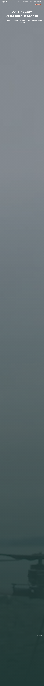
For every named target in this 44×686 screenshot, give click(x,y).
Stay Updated (37, 4)
